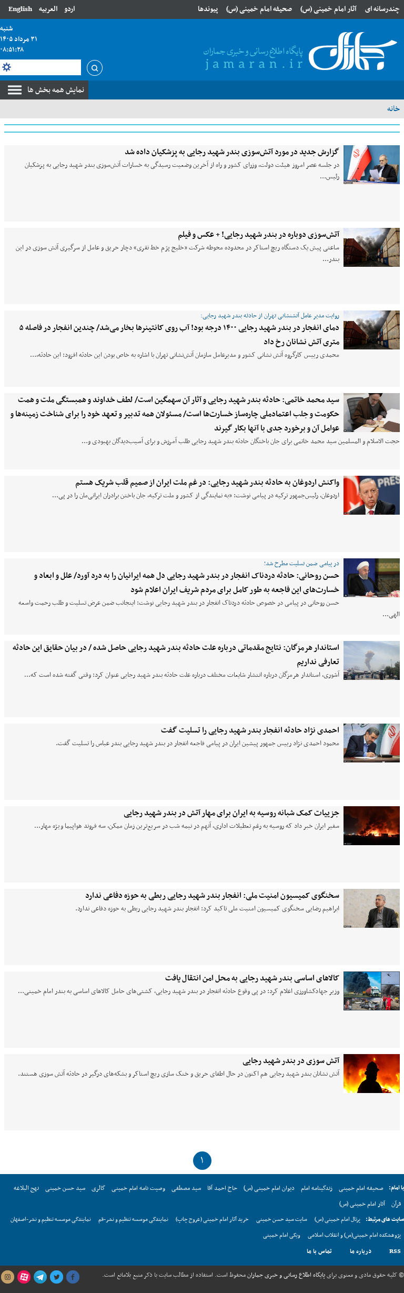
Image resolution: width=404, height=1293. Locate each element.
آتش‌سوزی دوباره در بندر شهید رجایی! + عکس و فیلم (258, 235)
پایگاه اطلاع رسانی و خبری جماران (285, 1275)
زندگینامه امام (316, 1188)
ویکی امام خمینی (281, 1235)
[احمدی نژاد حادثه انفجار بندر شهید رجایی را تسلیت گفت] (372, 743)
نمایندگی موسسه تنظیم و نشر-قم (133, 1220)
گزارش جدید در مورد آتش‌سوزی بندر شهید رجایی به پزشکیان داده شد (232, 152)
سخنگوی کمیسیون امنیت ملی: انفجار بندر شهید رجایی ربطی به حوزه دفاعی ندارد (212, 896)
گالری (98, 1188)
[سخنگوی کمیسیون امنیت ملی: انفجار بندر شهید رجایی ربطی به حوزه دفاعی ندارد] (372, 908)
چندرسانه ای (382, 9)
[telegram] (40, 1277)
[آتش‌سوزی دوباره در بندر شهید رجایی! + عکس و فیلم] (372, 247)
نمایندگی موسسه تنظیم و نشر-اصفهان (51, 1220)
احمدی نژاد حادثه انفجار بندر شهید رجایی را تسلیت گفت (250, 730)
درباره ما (360, 1251)
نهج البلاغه (26, 1188)
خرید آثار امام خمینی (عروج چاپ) (212, 1220)
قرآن (396, 1204)
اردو (69, 9)
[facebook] (72, 1277)
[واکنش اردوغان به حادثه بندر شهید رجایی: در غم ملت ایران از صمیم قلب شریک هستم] (372, 495)
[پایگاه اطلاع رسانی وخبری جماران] (298, 52)
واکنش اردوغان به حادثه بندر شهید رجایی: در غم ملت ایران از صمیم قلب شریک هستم (207, 482)
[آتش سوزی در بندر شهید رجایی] (372, 1073)
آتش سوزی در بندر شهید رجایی (291, 1061)
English (20, 9)
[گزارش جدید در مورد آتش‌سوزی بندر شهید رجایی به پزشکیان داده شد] (372, 164)
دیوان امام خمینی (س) (269, 1188)
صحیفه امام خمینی (361, 1188)
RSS (395, 1251)
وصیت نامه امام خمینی (138, 1188)
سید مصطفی (186, 1188)
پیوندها (208, 9)
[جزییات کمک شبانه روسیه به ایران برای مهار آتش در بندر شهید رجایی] (372, 825)
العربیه (48, 9)
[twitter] (56, 1277)
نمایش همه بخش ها (55, 90)
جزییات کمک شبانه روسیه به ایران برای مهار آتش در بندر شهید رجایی (231, 813)
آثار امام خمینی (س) (328, 9)
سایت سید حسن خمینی (281, 1220)
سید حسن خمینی (65, 1188)
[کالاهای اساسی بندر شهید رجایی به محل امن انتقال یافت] (372, 990)
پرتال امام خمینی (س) (337, 1220)
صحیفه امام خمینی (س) (259, 9)
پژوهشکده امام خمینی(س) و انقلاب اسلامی (354, 1235)
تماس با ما (319, 1251)
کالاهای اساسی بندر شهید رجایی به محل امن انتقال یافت (252, 978)
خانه (393, 109)
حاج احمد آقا (222, 1188)
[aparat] (23, 1277)
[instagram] (7, 1277)
